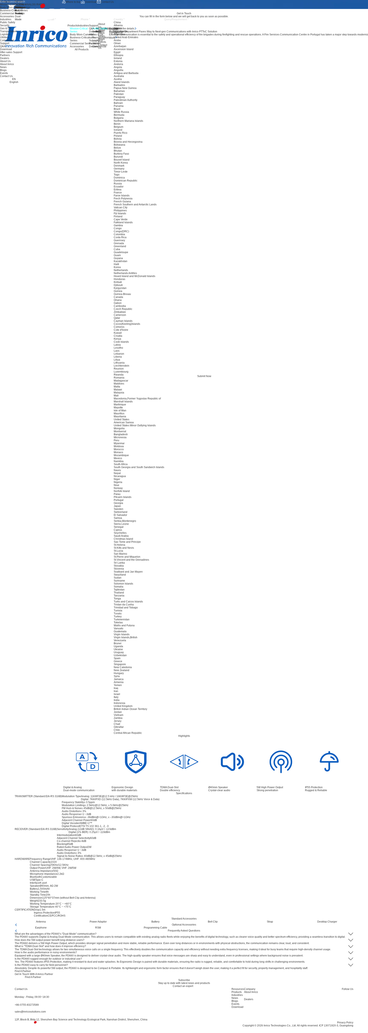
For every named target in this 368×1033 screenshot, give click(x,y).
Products (73, 25)
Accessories (7, 16)
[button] (16, 925)
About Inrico (101, 32)
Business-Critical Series (14, 10)
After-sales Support (93, 37)
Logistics (5, 34)
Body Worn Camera (11, 7)
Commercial (7, 40)
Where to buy (73, 1)
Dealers (93, 46)
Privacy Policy (345, 1022)
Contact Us (107, 1)
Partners (94, 43)
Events (102, 42)
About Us (101, 26)
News (101, 36)
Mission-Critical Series (13, 4)
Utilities (4, 37)
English (113, 29)
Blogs (101, 39)
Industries (83, 25)
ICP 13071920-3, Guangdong (336, 1025)
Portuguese (116, 32)
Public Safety (7, 22)
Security (4, 25)
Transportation (8, 31)
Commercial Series (11, 13)
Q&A (91, 28)
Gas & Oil (5, 28)
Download (91, 1)
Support (93, 25)
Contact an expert (183, 986)
